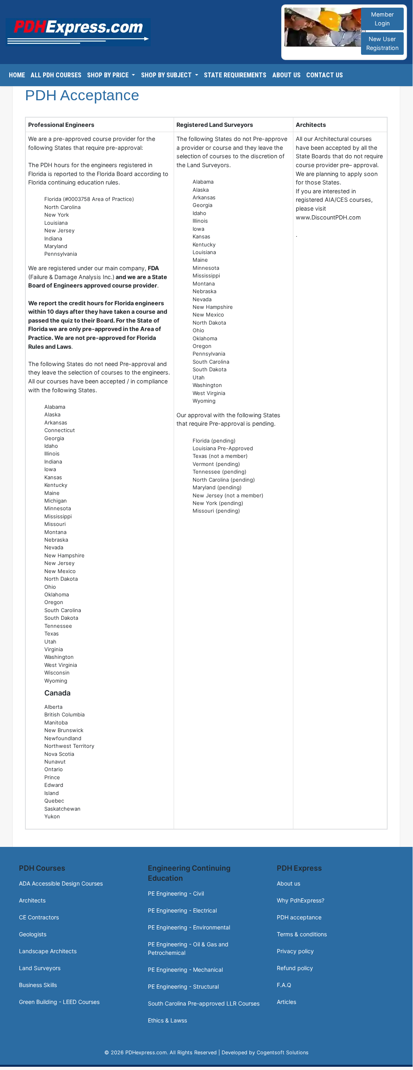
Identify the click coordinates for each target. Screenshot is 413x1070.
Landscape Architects (48, 951)
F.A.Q (284, 984)
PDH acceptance (299, 917)
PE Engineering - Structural (183, 986)
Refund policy (295, 967)
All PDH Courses (56, 75)
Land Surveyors (39, 967)
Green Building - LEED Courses (59, 1001)
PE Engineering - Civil (176, 893)
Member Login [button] (382, 19)
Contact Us (324, 75)
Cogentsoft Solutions (283, 1052)
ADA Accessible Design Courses (61, 883)
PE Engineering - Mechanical (185, 969)
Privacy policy (295, 951)
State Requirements (235, 75)
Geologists (32, 934)
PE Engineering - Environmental (189, 927)
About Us (286, 75)
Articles (286, 1001)
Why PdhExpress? (300, 900)
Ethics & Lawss (167, 1020)
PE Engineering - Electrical (182, 910)
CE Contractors (39, 917)
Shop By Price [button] (108, 75)
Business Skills (38, 984)
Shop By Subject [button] (167, 75)
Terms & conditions (302, 934)
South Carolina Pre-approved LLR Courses (203, 1003)
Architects (32, 900)
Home (17, 75)
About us (288, 883)
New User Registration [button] (382, 43)
